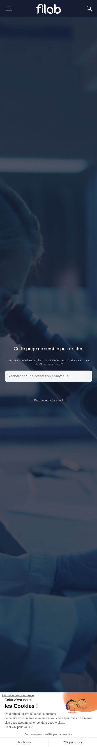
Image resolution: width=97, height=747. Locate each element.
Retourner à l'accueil (48, 400)
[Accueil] (48, 9)
